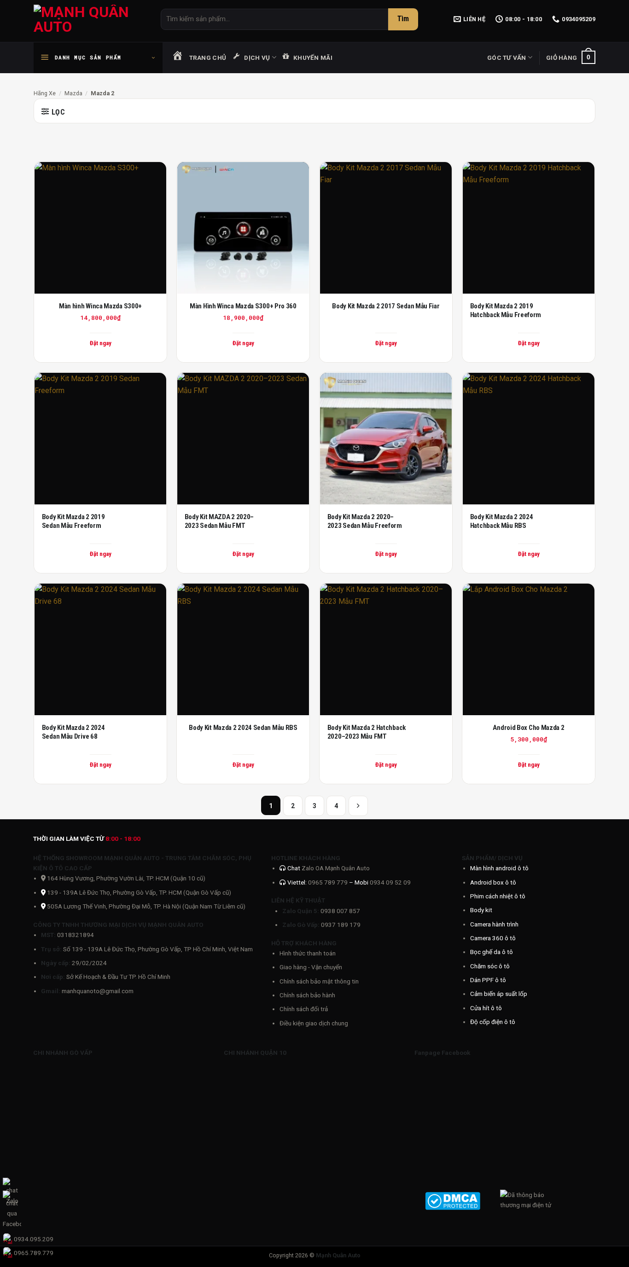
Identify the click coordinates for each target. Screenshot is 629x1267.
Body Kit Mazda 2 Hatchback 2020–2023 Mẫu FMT (366, 732)
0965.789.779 (33, 1252)
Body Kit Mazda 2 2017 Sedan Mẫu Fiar (385, 306)
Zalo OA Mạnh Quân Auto (336, 868)
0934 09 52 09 (390, 882)
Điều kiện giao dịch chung (314, 1023)
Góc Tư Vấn (506, 57)
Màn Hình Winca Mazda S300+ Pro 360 (243, 306)
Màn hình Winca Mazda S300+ (100, 306)
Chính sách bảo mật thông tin (319, 981)
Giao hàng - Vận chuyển (311, 967)
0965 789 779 (328, 882)
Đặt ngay (386, 343)
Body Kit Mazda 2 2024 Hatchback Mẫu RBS (501, 521)
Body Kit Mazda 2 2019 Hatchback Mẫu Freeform (505, 310)
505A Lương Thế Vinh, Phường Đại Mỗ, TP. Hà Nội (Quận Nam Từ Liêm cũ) (146, 906)
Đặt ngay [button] (100, 343)
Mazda (73, 93)
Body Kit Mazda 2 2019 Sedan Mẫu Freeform (73, 521)
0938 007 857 (340, 910)
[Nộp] (403, 19)
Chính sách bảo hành (307, 995)
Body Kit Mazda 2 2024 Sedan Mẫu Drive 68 (73, 732)
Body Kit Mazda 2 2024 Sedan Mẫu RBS (243, 727)
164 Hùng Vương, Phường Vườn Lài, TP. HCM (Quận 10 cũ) (125, 878)
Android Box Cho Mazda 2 (528, 727)
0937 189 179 (341, 924)
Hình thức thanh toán (308, 953)
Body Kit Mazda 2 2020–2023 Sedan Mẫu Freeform (364, 521)
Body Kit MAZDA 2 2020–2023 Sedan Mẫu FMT (219, 521)
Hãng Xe (45, 93)
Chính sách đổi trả (304, 1008)
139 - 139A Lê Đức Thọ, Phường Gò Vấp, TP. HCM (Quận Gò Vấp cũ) (139, 892)
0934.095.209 (33, 1239)
